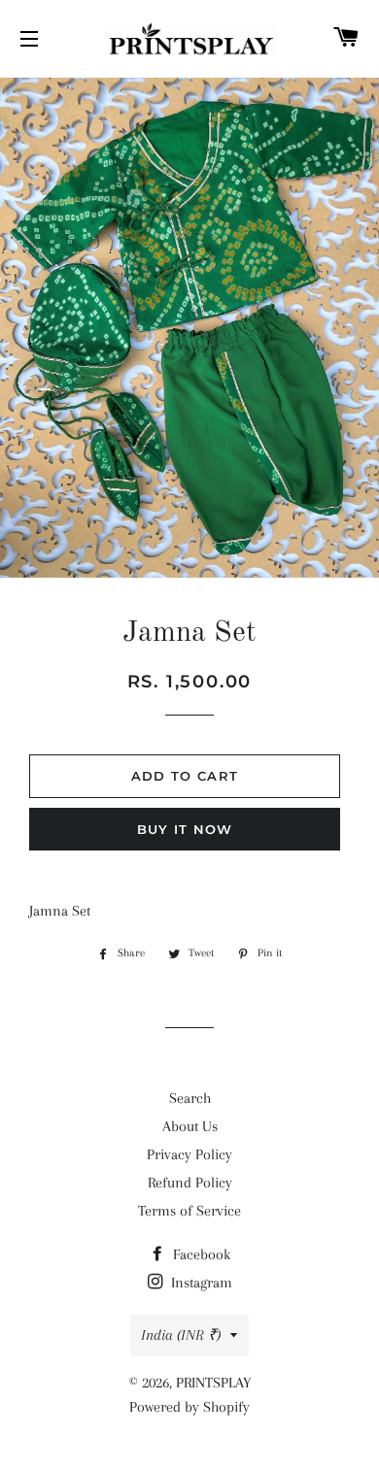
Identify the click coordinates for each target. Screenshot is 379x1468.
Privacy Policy (189, 1154)
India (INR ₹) (181, 1335)
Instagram (199, 1282)
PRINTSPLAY (213, 1382)
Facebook (199, 1254)
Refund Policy (190, 1182)
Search (190, 1098)
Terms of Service (189, 1210)
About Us (190, 1126)
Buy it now (185, 829)
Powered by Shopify (189, 1407)
